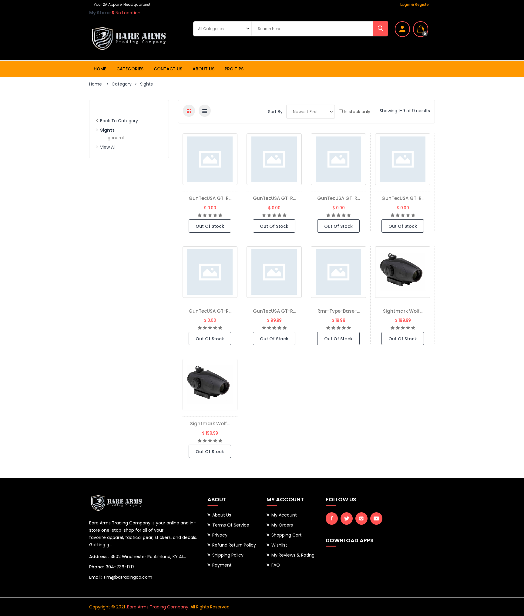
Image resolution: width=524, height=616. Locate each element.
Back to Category (119, 121)
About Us (203, 69)
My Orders (282, 525)
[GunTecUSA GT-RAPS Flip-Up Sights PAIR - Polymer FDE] (338, 159)
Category (122, 84)
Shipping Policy (228, 555)
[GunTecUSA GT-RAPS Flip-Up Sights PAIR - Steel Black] (274, 159)
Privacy (219, 535)
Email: (95, 577)
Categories (129, 69)
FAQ (275, 565)
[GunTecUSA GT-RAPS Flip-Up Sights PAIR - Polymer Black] (210, 159)
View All (108, 147)
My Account (284, 515)
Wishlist (279, 545)
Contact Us (168, 69)
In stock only (356, 112)
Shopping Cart (286, 535)
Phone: (96, 567)
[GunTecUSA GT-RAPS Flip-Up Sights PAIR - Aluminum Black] (274, 272)
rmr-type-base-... (338, 311)
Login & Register (415, 4)
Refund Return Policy (234, 545)
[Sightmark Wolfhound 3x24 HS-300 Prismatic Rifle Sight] (210, 384)
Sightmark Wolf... (402, 311)
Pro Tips (234, 69)
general (116, 138)
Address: (99, 557)
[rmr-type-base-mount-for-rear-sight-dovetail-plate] (338, 272)
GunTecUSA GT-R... (210, 198)
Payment (222, 565)
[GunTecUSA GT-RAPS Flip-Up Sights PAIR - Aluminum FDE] (403, 159)
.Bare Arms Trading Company (157, 607)
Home (100, 69)
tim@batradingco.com (128, 577)
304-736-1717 (120, 567)
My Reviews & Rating (292, 555)
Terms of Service (230, 525)
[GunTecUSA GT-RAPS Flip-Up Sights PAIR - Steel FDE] (210, 272)
